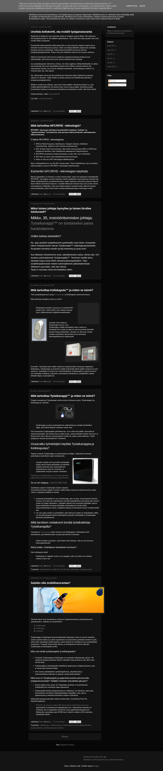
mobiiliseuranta (45, 569)
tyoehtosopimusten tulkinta (53, 728)
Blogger (96, 766)
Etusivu (65, 737)
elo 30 (109, 54)
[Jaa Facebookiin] (77, 111)
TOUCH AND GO (58, 483)
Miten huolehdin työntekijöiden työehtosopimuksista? (119, 32)
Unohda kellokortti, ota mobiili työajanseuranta (61, 31)
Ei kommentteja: (59, 111)
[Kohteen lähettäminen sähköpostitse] (70, 111)
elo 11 (109, 58)
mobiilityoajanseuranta (70, 725)
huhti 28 (110, 46)
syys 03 (110, 50)
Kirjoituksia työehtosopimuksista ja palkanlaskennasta (103, 760)
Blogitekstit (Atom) (67, 745)
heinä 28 (110, 67)
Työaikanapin (59, 295)
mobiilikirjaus (44, 725)
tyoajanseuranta (37, 728)
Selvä (142, 6)
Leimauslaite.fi (53, 94)
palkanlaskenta (85, 725)
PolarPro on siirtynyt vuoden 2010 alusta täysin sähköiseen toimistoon (62, 705)
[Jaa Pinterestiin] (80, 111)
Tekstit (113, 81)
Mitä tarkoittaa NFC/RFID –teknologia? (56, 125)
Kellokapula (40, 628)
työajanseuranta (86, 569)
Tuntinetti (39, 631)
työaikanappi (74, 569)
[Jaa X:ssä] (75, 111)
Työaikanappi (41, 626)
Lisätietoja (131, 6)
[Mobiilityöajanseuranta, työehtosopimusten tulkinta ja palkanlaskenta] (68, 615)
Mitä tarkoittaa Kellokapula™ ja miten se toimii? (62, 290)
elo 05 (109, 62)
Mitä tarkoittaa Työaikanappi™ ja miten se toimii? (63, 395)
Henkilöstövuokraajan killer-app (94, 757)
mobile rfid (55, 569)
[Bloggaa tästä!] (72, 111)
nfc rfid (62, 569)
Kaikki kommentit (117, 85)
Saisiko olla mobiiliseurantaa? (50, 582)
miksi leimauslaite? (45, 98)
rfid (67, 569)
